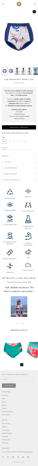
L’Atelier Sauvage (7, 433)
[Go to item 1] (4, 71)
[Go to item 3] (17, 71)
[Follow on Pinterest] (18, 457)
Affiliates (4, 427)
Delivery (4, 405)
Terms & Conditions (7, 411)
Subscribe (9, 385)
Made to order (6, 440)
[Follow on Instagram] (13, 457)
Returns (4, 402)
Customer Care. (28, 452)
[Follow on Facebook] (3, 457)
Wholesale (5, 436)
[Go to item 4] (23, 71)
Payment (4, 408)
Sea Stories (5, 443)
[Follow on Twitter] (8, 457)
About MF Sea (6, 424)
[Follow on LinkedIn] (23, 457)
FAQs (3, 399)
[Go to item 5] (29, 71)
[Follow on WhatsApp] (28, 457)
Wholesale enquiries (19, 127)
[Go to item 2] (11, 71)
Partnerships (5, 430)
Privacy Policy (6, 415)
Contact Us (5, 395)
